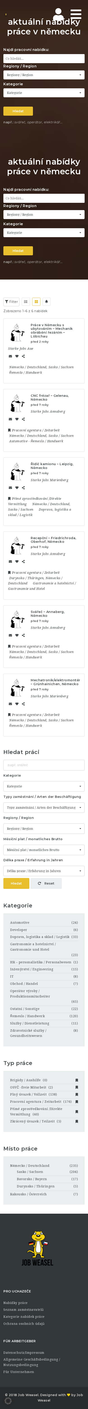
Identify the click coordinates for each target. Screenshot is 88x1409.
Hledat (18, 111)
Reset (48, 883)
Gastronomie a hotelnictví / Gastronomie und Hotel (33, 946)
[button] (8, 1401)
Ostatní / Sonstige (24, 1009)
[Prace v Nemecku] (22, 14)
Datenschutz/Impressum (23, 1352)
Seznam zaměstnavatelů (23, 1309)
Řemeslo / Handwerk (27, 1016)
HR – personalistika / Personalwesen (41, 962)
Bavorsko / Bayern (32, 1179)
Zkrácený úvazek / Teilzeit (35, 1121)
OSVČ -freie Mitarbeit (31, 1087)
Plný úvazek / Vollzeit (33, 1094)
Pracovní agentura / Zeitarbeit (41, 1101)
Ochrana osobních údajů (23, 1323)
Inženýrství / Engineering (31, 969)
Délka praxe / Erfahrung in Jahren (33, 860)
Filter (13, 302)
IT (12, 976)
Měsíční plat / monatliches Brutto (33, 839)
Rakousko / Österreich (28, 1194)
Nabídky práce (15, 1303)
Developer (18, 930)
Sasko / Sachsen (30, 1172)
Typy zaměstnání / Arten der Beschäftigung (42, 797)
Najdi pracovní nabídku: (26, 50)
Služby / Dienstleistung (29, 1023)
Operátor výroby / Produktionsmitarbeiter (30, 993)
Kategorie (13, 84)
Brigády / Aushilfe (28, 1080)
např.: (8, 122)
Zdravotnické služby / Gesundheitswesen (28, 1033)
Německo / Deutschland (30, 1165)
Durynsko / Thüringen (36, 1186)
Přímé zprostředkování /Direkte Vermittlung (36, 1111)
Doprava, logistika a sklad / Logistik (39, 937)
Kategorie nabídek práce (24, 1316)
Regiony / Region (20, 66)
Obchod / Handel (24, 984)
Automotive (19, 922)
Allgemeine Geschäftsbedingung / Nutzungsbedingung (31, 1362)
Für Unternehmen (18, 1372)
